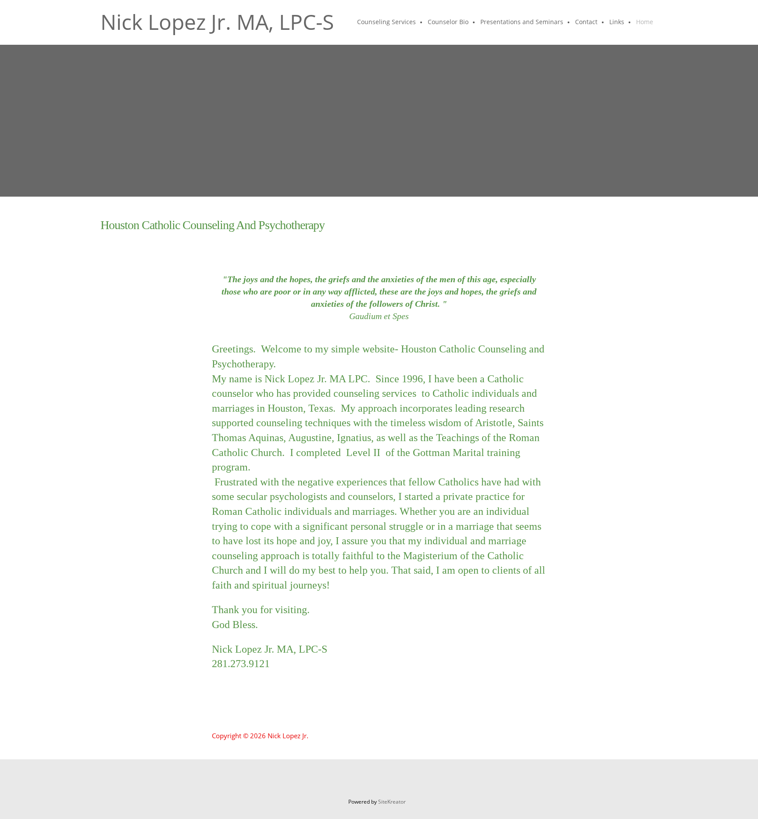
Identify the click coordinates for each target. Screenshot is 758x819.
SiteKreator (392, 801)
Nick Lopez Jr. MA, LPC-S (217, 21)
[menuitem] (387, 22)
